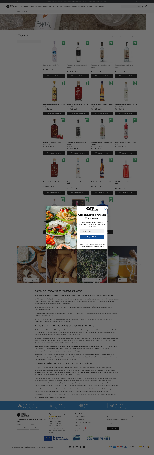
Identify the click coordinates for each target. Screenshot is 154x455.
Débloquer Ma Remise (92, 237)
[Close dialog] (106, 208)
